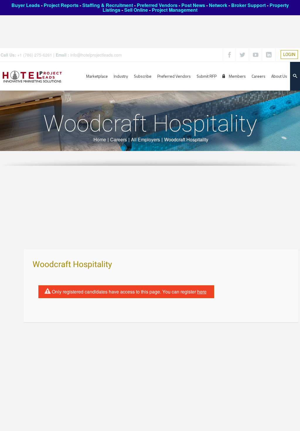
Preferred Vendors (157, 5)
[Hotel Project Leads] (32, 76)
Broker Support (248, 5)
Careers (118, 139)
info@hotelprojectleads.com (96, 55)
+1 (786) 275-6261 (34, 55)
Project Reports (61, 5)
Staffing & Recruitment (107, 5)
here (202, 291)
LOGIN (289, 54)
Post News (193, 5)
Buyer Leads (25, 5)
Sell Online (136, 9)
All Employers (145, 139)
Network (218, 5)
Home (99, 139)
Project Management (174, 9)
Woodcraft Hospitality (72, 264)
